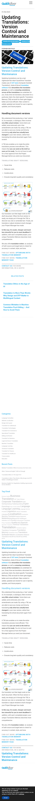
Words (3, 538)
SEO (19, 523)
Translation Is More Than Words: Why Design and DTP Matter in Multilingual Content (17, 295)
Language (25, 506)
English (26, 504)
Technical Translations (20, 525)
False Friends (13, 506)
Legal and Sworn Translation (10, 441)
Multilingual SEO (15, 518)
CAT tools (14, 83)
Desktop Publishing (12, 504)
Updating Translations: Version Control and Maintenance (15, 756)
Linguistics (11, 511)
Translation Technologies (9, 428)
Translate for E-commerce (9, 430)
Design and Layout (7, 423)
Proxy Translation (6, 523)
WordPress (12, 536)
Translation (9, 527)
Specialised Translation (8, 433)
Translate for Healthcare (9, 453)
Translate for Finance (8, 451)
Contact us (7, 266)
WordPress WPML (21, 536)
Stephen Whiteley (8, 48)
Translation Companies (9, 530)
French (18, 506)
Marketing (6, 518)
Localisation (14, 514)
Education (4, 458)
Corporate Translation (12, 501)
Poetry (8, 520)
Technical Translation (8, 448)
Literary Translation (21, 511)
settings (21, 794)
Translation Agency (21, 528)
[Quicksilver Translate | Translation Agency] (9, 5)
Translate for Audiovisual (9, 425)
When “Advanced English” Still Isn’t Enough (13, 471)
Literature (5, 514)
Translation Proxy (13, 532)
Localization (25, 514)
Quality (14, 522)
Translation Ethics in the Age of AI (16, 285)
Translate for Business (8, 438)
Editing (21, 504)
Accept (5, 798)
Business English (6, 496)
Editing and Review (7, 436)
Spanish (24, 523)
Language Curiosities (7, 418)
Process (13, 520)
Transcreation (6, 456)
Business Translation (11, 497)
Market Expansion (21, 516)
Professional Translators (23, 520)
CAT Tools (17, 499)
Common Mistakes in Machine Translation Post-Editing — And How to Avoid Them (16, 307)
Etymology (6, 506)
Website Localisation (7, 420)
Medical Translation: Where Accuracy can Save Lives (16, 468)
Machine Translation (7, 443)
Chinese (22, 499)
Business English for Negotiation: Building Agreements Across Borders (17, 483)
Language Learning (7, 446)
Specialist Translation (7, 524)
